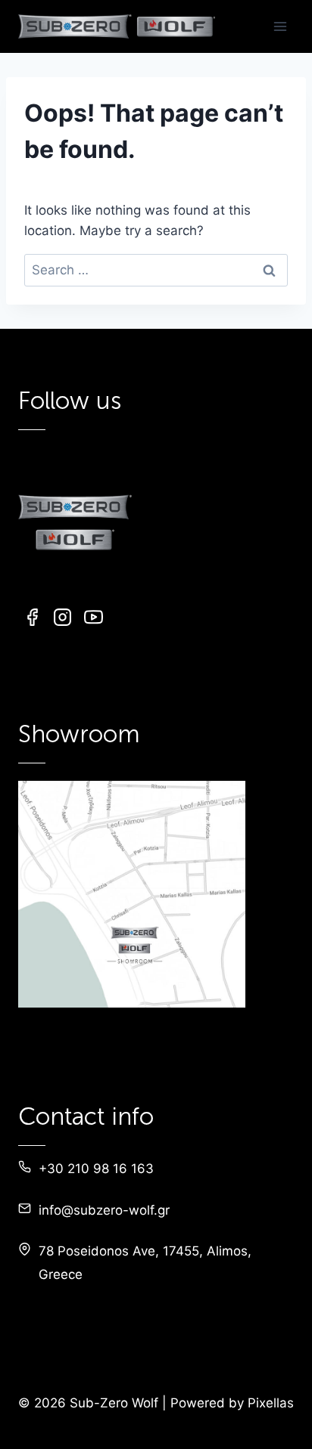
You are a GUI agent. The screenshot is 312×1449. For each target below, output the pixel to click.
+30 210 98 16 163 (96, 1168)
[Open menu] (280, 26)
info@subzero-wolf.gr (104, 1210)
